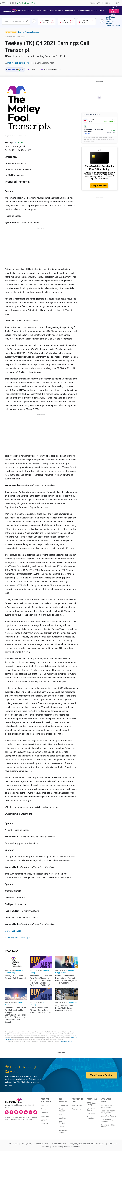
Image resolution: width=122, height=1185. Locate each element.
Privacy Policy (27, 1144)
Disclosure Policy (42, 1144)
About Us (44, 1106)
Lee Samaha (72, 1002)
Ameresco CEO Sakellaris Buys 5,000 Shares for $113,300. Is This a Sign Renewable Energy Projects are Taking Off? (41, 980)
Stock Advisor (62, 1110)
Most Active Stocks (110, 18)
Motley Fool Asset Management (107, 1106)
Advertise (44, 1123)
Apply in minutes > (99, 186)
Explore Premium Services (28, 32)
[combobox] (16, 21)
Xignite (23, 1119)
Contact (44, 1120)
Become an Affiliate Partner (108, 1126)
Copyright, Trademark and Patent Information (87, 1144)
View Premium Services (101, 1075)
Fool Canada (76, 1109)
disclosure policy (66, 1041)
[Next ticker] (102, 21)
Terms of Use (13, 1144)
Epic (60, 1114)
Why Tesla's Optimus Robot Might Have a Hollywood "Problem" (64, 1007)
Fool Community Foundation (107, 1120)
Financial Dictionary (90, 1118)
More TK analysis (13, 931)
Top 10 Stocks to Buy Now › (114, 10)
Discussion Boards (91, 1109)
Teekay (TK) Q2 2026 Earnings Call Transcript (15, 977)
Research (44, 1113)
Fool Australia (77, 1106)
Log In (107, 3)
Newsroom (45, 1116)
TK (14, 142)
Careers (44, 1109)
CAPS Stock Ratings (91, 1104)
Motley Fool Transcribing (18, 63)
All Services (63, 1106)
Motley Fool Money (63, 1131)
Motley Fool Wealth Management (108, 1111)
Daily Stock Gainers (110, 22)
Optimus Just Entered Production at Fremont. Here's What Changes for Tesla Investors (66, 979)
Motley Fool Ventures (109, 1116)
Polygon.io (32, 1119)
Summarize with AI (51, 70)
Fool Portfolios (62, 1122)
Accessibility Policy (59, 1144)
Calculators (91, 1114)
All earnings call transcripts (17, 937)
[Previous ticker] (34, 21)
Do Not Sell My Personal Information (66, 1147)
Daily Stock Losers (113, 26)
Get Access (87, 133)
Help (117, 3)
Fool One (62, 1127)
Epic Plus (62, 1118)
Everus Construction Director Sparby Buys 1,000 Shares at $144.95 (40, 1010)
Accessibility (95, 3)
